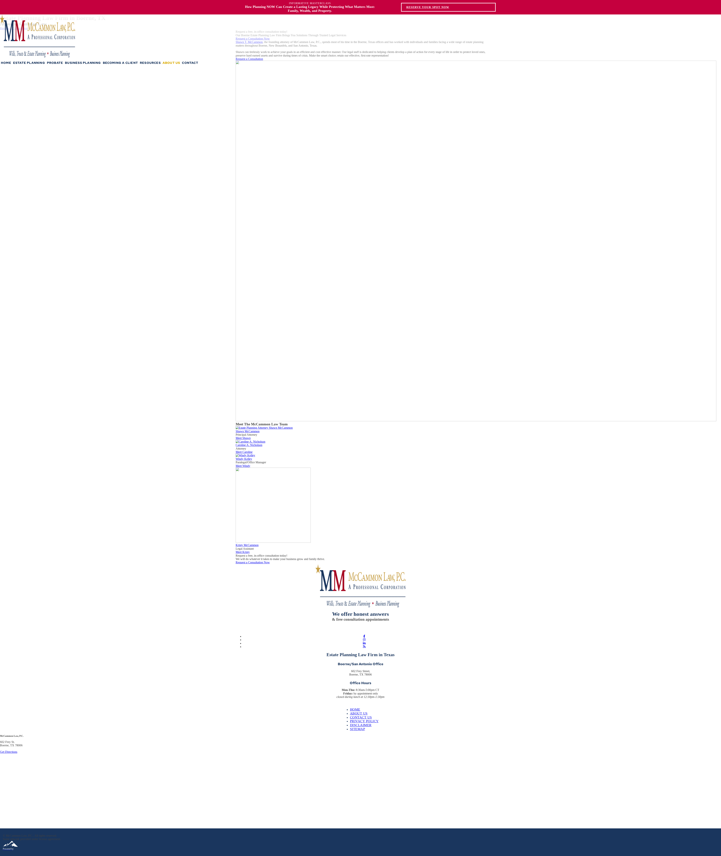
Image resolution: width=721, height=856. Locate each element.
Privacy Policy (364, 721)
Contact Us (361, 717)
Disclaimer (361, 725)
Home (6, 63)
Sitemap (357, 729)
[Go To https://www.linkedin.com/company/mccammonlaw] (364, 643)
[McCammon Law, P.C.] (37, 56)
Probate (55, 63)
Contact (190, 63)
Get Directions (8, 751)
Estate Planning (29, 63)
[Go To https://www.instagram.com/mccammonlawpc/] (364, 639)
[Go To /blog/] (364, 646)
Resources (150, 63)
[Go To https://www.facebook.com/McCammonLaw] (364, 636)
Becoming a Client (120, 63)
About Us (171, 63)
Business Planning (83, 63)
